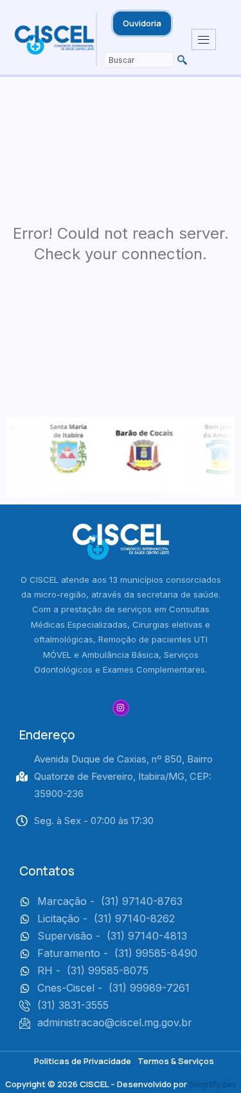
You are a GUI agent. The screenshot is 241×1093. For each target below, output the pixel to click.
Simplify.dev (213, 1084)
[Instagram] (120, 708)
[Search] (180, 59)
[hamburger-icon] (204, 40)
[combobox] (138, 59)
